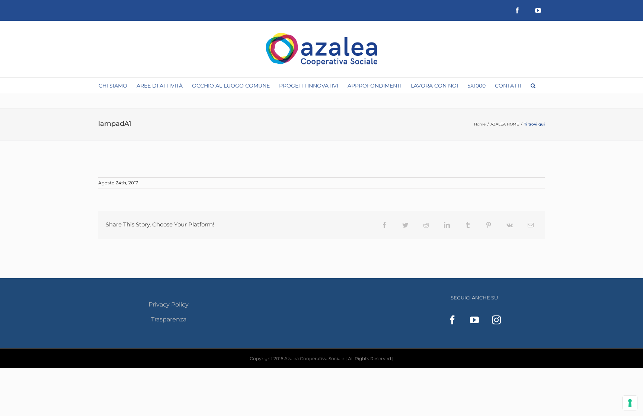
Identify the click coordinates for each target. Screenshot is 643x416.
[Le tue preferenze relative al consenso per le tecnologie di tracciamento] (630, 403)
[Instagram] (496, 320)
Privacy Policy (168, 304)
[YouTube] (474, 320)
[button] (533, 85)
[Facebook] (452, 320)
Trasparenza (168, 319)
